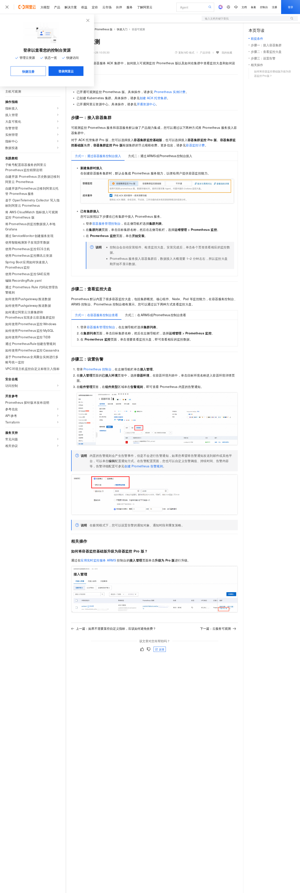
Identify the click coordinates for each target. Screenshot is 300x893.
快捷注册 (28, 71)
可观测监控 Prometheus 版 (96, 29)
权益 (84, 7)
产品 (57, 7)
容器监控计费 (195, 145)
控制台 (264, 7)
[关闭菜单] (7, 7)
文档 (244, 7)
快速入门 (122, 29)
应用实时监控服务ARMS (98, 560)
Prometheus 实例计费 (170, 92)
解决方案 (71, 7)
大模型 (45, 7)
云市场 (107, 7)
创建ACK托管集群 (153, 98)
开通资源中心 (146, 104)
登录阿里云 (66, 71)
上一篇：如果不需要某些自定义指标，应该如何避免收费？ (116, 628)
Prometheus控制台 (97, 369)
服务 (130, 7)
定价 (95, 7)
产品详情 (205, 52)
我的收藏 (227, 52)
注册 (274, 7)
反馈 (161, 649)
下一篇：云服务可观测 (215, 628)
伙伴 (119, 7)
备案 (253, 7)
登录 (290, 7)
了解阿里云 (144, 7)
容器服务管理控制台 (106, 223)
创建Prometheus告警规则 (143, 466)
